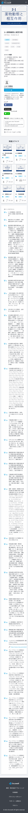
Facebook (9, 105)
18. (7, 538)
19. (7, 544)
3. (6, 226)
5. (6, 281)
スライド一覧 (8, 90)
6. (6, 293)
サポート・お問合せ (15, 801)
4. (6, 257)
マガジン (15, 805)
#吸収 (6, 47)
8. (6, 315)
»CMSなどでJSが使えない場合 (16, 118)
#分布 (12, 47)
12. (7, 420)
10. (7, 369)
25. (7, 650)
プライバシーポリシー (15, 797)
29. (7, 741)
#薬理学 (7, 40)
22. (7, 622)
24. (7, 641)
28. (7, 718)
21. (7, 599)
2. (6, 220)
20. (7, 572)
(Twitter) (8, 109)
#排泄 (6, 50)
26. (7, 673)
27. (7, 698)
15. (7, 464)
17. (7, 489)
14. (7, 453)
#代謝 (18, 47)
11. (7, 413)
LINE (8, 113)
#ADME (7, 43)
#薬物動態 (15, 40)
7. (6, 310)
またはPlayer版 (14, 111)
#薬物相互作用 (15, 43)
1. (6, 212)
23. (7, 630)
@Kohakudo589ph (8, 88)
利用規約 (15, 792)
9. (6, 344)
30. (7, 756)
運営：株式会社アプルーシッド (15, 788)
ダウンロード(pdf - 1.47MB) (13, 132)
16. (7, 475)
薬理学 (7, 157)
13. (7, 440)
